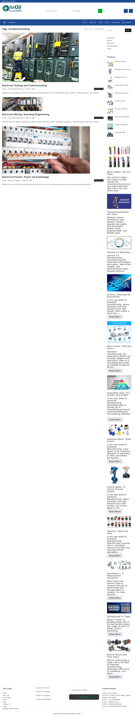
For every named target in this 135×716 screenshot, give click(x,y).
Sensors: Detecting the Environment (118, 295)
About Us (6, 695)
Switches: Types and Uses (117, 532)
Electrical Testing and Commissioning (24, 85)
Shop (4, 702)
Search (100, 11)
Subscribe (84, 697)
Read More (116, 317)
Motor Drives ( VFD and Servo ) (119, 347)
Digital (109, 40)
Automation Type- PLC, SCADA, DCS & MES (119, 394)
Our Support (7, 697)
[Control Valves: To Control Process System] (119, 475)
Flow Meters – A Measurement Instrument (115, 575)
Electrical (20, 89)
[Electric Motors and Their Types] (119, 645)
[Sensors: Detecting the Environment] (119, 282)
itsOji (4, 89)
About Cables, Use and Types (118, 173)
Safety (17, 180)
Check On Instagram (43, 695)
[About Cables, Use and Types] (119, 157)
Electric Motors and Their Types (117, 656)
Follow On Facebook (43, 691)
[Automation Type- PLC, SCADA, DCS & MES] (119, 382)
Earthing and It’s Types (118, 616)
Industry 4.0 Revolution (119, 252)
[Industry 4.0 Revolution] (119, 242)
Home (5, 693)
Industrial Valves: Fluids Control (119, 440)
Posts (5, 700)
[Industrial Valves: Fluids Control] (119, 430)
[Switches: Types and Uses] (119, 522)
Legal (5, 706)
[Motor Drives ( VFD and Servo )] (119, 332)
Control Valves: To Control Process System (116, 489)
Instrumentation (112, 46)
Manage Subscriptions (10, 708)
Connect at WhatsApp (43, 699)
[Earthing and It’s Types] (119, 607)
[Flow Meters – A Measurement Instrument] (119, 565)
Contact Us (7, 704)
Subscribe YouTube (42, 688)
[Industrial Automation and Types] (119, 201)
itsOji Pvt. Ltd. (12, 13)
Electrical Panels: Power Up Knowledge (25, 177)
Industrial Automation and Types (118, 213)
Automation (12, 89)
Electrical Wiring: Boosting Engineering (25, 114)
